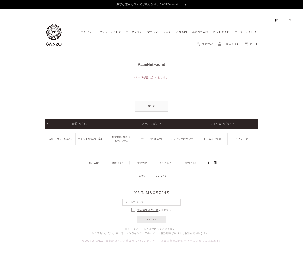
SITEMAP (190, 163)
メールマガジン (151, 123)
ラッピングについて (182, 138)
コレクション (134, 32)
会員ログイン (80, 123)
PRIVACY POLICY (142, 163)
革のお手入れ (200, 32)
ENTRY (151, 219)
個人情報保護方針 (148, 210)
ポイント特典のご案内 (91, 138)
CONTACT (166, 163)
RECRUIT (118, 163)
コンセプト (87, 32)
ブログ (167, 32)
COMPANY (93, 163)
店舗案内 (181, 32)
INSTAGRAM (218, 163)
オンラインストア (110, 32)
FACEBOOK (208, 163)
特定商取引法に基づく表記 (121, 138)
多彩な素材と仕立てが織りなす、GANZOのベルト (149, 4)
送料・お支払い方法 (60, 138)
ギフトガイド (221, 32)
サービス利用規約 (151, 138)
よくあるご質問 (212, 138)
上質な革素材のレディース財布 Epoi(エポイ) (191, 241)
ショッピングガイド (222, 123)
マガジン (152, 32)
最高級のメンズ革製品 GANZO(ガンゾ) (131, 241)
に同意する (154, 209)
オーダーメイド (243, 32)
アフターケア (242, 138)
